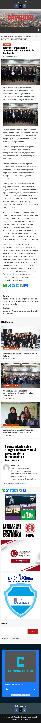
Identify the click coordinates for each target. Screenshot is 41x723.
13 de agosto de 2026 (10, 359)
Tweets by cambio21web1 (10, 638)
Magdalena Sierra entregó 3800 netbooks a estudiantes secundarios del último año (18, 431)
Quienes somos (20, 706)
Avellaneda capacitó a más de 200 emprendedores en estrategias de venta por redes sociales (19, 393)
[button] (7, 689)
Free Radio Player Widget (21, 695)
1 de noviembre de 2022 (11, 56)
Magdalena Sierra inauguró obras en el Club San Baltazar (20, 354)
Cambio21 (20, 17)
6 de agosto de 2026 (10, 435)
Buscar (4, 623)
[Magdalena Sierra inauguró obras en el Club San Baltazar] (20, 338)
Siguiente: (20, 311)
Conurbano (15, 348)
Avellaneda (7, 44)
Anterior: (20, 300)
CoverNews (15, 720)
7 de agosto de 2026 (10, 398)
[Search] (38, 30)
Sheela (13, 466)
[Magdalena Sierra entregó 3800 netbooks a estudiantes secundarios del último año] (20, 414)
